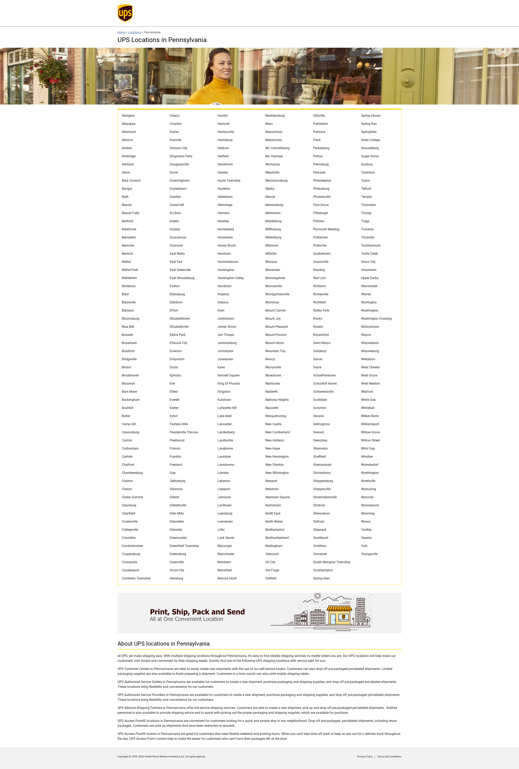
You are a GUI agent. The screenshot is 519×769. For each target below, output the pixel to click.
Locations (134, 32)
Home (121, 32)
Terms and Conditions (389, 756)
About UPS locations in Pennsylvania (164, 643)
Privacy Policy (365, 756)
